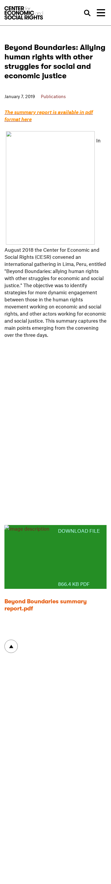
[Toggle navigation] (101, 12)
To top (11, 646)
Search (87, 13)
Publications (53, 96)
